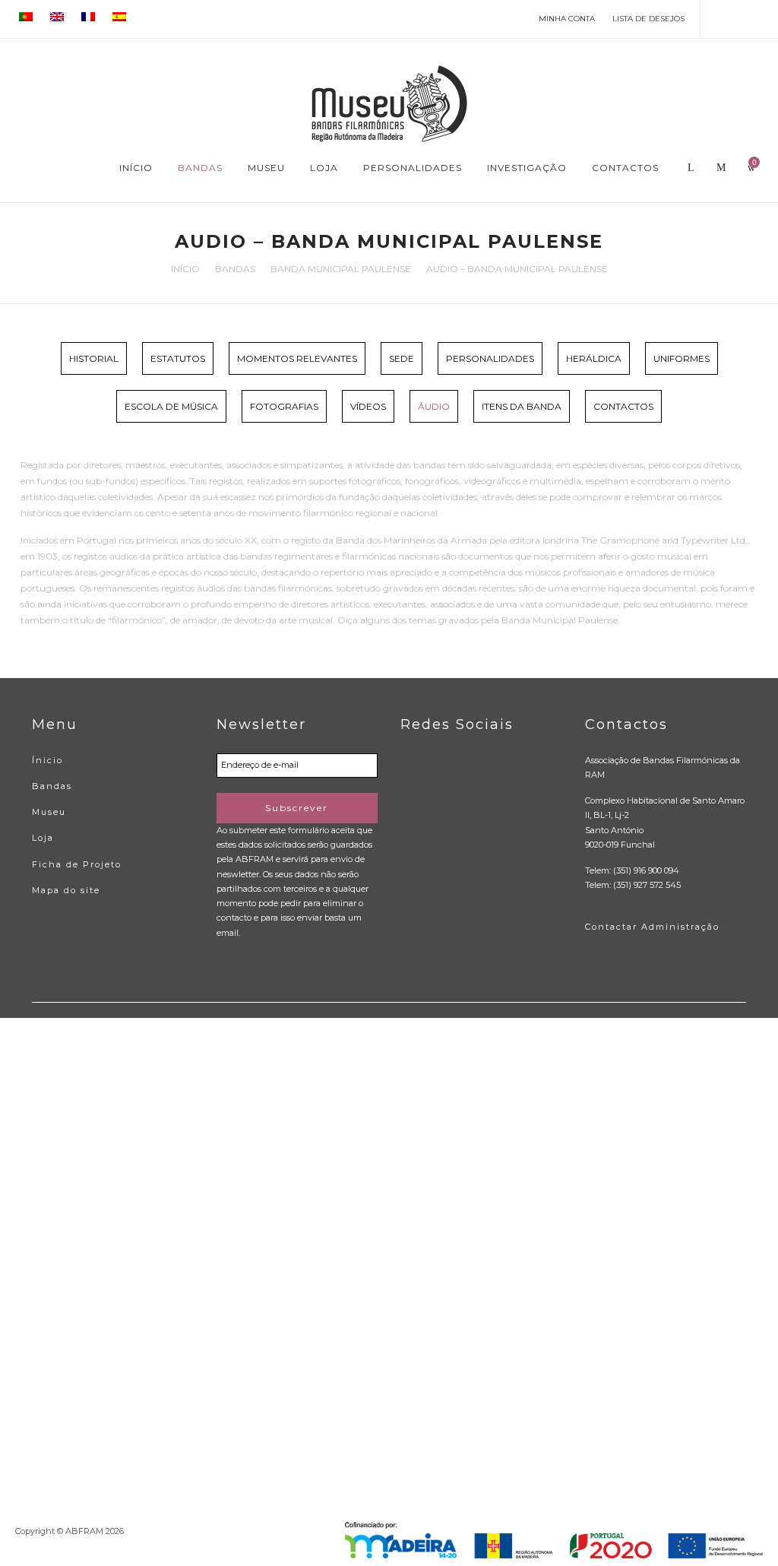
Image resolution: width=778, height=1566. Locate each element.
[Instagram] (763, 18)
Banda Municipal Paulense (340, 268)
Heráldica (593, 358)
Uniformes (681, 358)
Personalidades (490, 358)
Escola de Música (171, 406)
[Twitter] (741, 18)
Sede (401, 358)
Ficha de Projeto (77, 864)
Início (185, 268)
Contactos (623, 406)
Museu (49, 812)
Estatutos (177, 358)
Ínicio (47, 760)
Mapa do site (66, 890)
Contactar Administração (652, 926)
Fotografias (284, 406)
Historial (94, 358)
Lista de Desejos (648, 19)
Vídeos (368, 406)
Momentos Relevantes (297, 358)
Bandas (235, 268)
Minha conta (567, 19)
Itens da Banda (521, 406)
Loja (43, 837)
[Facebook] (719, 18)
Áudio (434, 406)
